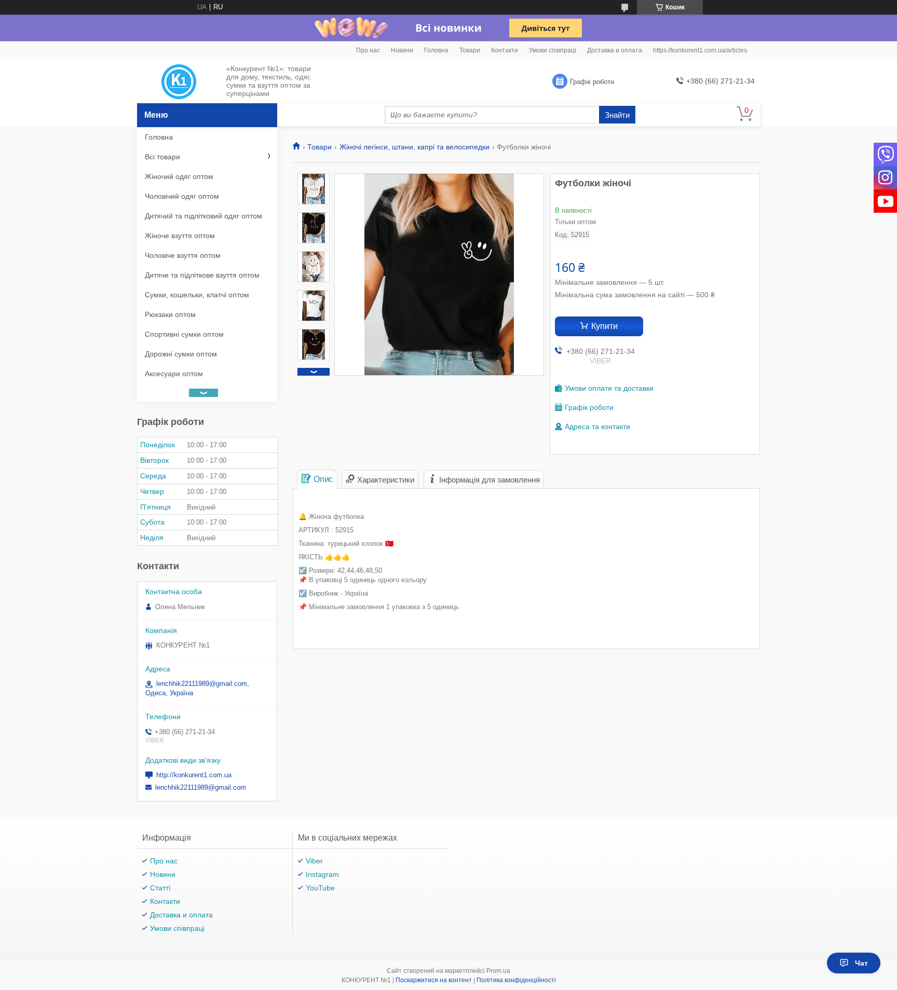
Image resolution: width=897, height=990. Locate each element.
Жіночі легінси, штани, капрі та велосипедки (414, 147)
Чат (861, 963)
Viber (314, 861)
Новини (402, 50)
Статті (160, 888)
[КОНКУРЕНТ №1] (178, 81)
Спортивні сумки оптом (184, 334)
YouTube (320, 888)
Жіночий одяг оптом (179, 176)
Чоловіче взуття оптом (183, 255)
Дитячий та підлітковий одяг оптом (203, 216)
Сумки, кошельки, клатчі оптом (197, 295)
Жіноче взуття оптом (180, 235)
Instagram (322, 874)
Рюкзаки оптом (170, 314)
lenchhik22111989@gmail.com (200, 787)
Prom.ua (498, 970)
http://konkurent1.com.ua (194, 775)
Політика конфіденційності (516, 980)
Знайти (617, 115)
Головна (436, 50)
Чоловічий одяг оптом (182, 196)
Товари (469, 50)
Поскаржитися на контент (434, 980)
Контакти (504, 50)
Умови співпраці (552, 50)
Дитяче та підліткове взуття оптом (202, 275)
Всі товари (162, 157)
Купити (604, 326)
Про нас (368, 50)
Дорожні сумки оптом (181, 354)
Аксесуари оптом (174, 373)
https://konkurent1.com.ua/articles (700, 50)
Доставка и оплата (614, 50)
